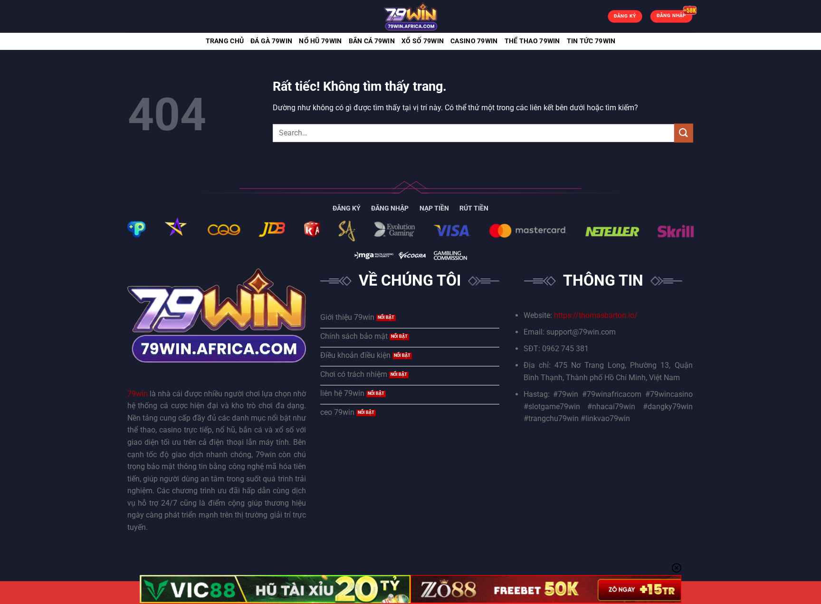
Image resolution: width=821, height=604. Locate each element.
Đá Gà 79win (271, 41)
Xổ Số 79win (422, 41)
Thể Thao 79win (532, 41)
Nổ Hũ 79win (320, 41)
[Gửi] (683, 133)
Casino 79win (473, 41)
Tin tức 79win (591, 41)
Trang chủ (225, 41)
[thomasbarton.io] (410, 16)
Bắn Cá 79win (372, 41)
